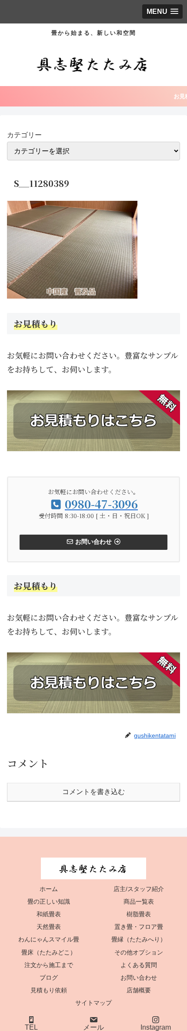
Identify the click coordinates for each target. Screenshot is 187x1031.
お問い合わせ (138, 977)
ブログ (49, 977)
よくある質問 (138, 964)
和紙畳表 (49, 914)
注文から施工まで (48, 964)
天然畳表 (49, 926)
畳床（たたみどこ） (48, 952)
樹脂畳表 (139, 914)
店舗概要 (139, 990)
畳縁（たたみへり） (138, 939)
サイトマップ (93, 1002)
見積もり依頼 (48, 990)
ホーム (49, 888)
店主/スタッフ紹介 (139, 888)
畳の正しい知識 (48, 901)
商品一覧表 (139, 901)
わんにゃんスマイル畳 (48, 939)
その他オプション (138, 952)
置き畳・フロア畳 (138, 926)
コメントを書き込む (93, 791)
